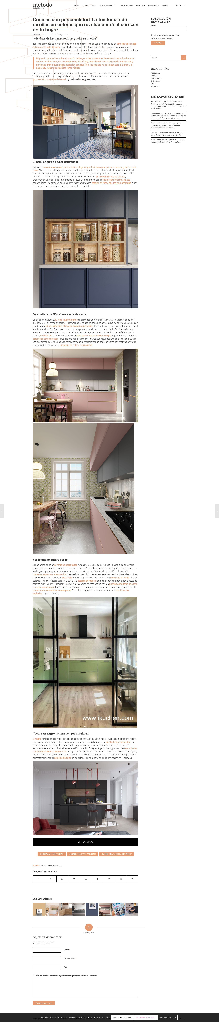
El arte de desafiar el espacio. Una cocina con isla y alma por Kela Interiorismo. (167, 140)
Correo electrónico (70, 958)
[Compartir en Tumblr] (97, 879)
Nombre (67, 950)
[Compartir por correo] (132, 879)
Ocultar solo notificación (145, 1017)
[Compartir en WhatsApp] (62, 879)
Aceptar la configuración (122, 1017)
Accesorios (155, 73)
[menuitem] (76, 5)
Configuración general (167, 1017)
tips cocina (58, 865)
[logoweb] (43, 5)
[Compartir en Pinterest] (74, 879)
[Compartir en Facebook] (39, 879)
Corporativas (156, 78)
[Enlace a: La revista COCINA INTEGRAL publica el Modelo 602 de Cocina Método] (39, 909)
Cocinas (56, 35)
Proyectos (155, 86)
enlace (170, 38)
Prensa (154, 84)
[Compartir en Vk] (109, 879)
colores (48, 865)
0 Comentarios (46, 35)
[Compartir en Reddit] (121, 879)
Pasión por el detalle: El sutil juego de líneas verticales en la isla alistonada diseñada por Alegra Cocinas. (166, 125)
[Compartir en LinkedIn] (85, 879)
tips (52, 865)
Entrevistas (155, 81)
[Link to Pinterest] (184, 5)
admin (66, 35)
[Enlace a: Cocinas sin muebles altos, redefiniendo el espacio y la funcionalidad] (78, 909)
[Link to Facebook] (180, 5)
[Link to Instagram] (177, 5)
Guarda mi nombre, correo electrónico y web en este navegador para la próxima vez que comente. (66, 976)
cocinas (42, 865)
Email (153, 26)
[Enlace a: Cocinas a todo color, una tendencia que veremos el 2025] (105, 909)
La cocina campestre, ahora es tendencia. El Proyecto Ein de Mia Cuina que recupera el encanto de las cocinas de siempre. (168, 115)
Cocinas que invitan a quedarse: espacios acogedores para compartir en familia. (167, 133)
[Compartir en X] (50, 879)
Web (65, 967)
